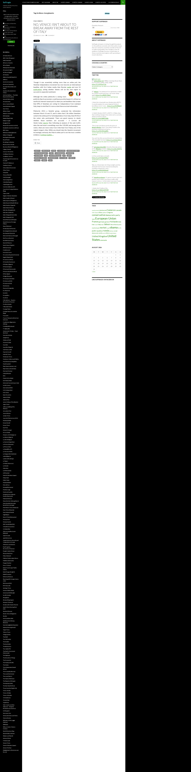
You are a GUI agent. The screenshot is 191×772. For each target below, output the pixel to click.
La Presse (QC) (7, 447)
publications (37, 89)
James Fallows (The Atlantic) (10, 402)
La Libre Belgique (7, 439)
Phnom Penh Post (7, 553)
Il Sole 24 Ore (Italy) (8, 378)
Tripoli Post (6, 702)
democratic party (73, 150)
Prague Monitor (7, 563)
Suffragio (7, 2)
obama (114, 227)
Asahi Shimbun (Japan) (9, 106)
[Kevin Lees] (96, 79)
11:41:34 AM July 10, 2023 (99, 120)
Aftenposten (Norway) (9, 67)
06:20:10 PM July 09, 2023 (99, 183)
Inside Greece (7, 385)
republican (99, 231)
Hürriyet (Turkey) (7, 371)
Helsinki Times (7, 354)
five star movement (41, 153)
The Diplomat (6, 655)
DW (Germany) (7, 247)
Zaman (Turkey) (7, 748)
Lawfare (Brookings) (8, 458)
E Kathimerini (6, 250)
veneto (37, 160)
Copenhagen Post (7, 184)
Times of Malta (7, 693)
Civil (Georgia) (7, 177)
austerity (97, 210)
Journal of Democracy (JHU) (10, 418)
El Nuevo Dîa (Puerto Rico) (10, 271)
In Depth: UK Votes (101, 2)
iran (93, 224)
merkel (103, 227)
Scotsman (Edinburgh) (9, 593)
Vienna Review (7, 718)
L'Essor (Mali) (6, 432)
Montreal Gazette (7, 492)
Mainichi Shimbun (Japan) (9, 475)
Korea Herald (6, 423)
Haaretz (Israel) (7, 352)
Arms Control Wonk (8, 104)
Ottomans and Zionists (9, 544)
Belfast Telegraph (7, 135)
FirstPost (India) (7, 304)
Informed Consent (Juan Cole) (11, 383)
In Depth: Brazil (65, 2)
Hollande (114, 221)
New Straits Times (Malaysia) (10, 507)
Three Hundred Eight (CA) (10, 688)
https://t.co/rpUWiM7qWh (100, 118)
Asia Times (6, 108)
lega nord (70, 153)
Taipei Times (6, 630)
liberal (112, 224)
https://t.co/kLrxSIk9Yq (114, 149)
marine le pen (95, 228)
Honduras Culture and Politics (11, 359)
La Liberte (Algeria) (8, 437)
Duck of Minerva (7, 243)
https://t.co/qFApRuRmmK (100, 170)
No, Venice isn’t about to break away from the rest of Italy (55, 28)
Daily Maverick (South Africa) (10, 203)
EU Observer (6, 290)
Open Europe (6, 535)
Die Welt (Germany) (8, 240)
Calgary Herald (7, 149)
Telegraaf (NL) (6, 634)
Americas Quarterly (8, 84)
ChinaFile (5, 172)
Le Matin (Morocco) (8, 463)
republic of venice (40, 158)
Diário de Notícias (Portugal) (10, 235)
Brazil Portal (6, 139)
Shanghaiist (6, 597)
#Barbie (98, 149)
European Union (105, 218)
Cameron (111, 210)
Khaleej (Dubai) (7, 420)
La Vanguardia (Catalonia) (9, 454)
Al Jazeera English (8, 70)
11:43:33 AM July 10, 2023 (99, 107)
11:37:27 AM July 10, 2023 (99, 133)
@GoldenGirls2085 (100, 147)
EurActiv (5, 293)
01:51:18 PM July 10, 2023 (99, 97)
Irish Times (6, 392)
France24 (5, 315)
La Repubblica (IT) (7, 449)
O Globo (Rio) (6, 529)
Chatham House (7, 165)
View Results (11, 45)
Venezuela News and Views (10, 715)
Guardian (5, 345)
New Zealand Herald (8, 512)
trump (110, 233)
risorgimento (53, 158)
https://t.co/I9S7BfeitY (114, 106)
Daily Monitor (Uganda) (9, 205)
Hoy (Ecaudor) (7, 364)
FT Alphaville (6, 328)
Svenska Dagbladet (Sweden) (10, 625)
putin (94, 231)
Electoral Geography (8, 288)
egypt (93, 219)
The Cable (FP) (7, 649)
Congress (110, 212)
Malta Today (6, 480)
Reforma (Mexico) (8, 576)
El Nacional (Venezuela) (9, 269)
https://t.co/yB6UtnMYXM (100, 190)
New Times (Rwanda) (8, 510)
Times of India (6, 690)
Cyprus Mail (6, 193)
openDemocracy (7, 538)
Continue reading (47, 135)
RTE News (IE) (6, 585)
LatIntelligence (7, 456)
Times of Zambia (7, 695)
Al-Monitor (6, 75)
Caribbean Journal (8, 156)
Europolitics (6, 295)
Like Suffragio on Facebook (103, 279)
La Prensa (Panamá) (8, 444)
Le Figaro (5, 461)
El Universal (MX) (7, 281)
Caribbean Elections (8, 154)
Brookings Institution (8, 142)
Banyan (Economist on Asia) (10, 125)
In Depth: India (89, 2)
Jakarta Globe (6, 397)
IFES (4, 376)
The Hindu (6, 665)
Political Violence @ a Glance (10, 558)
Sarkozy (111, 231)
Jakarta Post (6, 399)
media (69, 87)
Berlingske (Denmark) (9, 137)
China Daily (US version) (9, 168)
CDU (93, 212)
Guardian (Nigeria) (8, 347)
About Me (55, 2)
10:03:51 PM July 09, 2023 (99, 172)
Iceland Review (7, 373)
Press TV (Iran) (7, 565)
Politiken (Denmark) (8, 560)
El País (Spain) (6, 274)
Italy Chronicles (7, 395)
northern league (55, 155)
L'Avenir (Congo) (7, 430)
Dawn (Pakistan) (7, 226)
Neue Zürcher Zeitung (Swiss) (11, 501)
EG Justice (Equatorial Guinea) (11, 255)
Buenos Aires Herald (8, 144)
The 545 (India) (7, 639)
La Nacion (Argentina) (8, 442)
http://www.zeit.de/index (9, 368)
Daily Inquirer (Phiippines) (10, 200)
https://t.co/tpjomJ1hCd (114, 140)
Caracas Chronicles (8, 151)
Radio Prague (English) (9, 572)
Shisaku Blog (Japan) (8, 600)
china (100, 212)
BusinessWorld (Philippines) (10, 147)
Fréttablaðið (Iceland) (8, 326)
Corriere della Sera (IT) (9, 187)
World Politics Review (9, 733)
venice (44, 160)
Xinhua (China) (7, 738)
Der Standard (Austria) (9, 233)
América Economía (8, 82)
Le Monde (5, 466)
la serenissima (60, 153)
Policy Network (7, 556)
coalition (104, 212)
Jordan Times (6, 416)
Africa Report (6, 65)
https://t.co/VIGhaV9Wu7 (100, 158)
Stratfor (5, 616)
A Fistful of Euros (7, 55)
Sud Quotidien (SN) (8, 618)
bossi (53, 150)
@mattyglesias (96, 127)
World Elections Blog (8, 731)
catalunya (61, 150)
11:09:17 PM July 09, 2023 (99, 150)
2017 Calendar (46, 2)
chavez (96, 212)
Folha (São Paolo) (7, 306)
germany (102, 222)
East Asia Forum (7, 252)
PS (120, 228)
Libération (5, 468)
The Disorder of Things (9, 658)
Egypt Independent (8, 257)
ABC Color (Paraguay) (8, 58)
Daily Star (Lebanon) (8, 212)
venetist (72, 158)
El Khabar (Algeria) (8, 264)
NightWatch (6, 514)
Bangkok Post (6, 123)
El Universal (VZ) (7, 283)
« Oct (93, 271)
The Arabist (6, 641)
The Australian (7, 644)
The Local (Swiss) (7, 676)
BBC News (6, 130)
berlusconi (46, 150)
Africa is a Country (8, 63)
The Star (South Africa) (9, 686)
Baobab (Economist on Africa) (11, 128)
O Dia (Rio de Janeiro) (8, 526)
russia (106, 230)
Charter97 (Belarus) (8, 163)
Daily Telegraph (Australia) (10, 215)
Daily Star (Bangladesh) (9, 210)
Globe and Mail (7, 340)
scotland (63, 158)
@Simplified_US (99, 81)
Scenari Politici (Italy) (8, 590)
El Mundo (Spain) (7, 266)
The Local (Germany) (8, 674)
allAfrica (5, 79)
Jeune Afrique (7, 413)
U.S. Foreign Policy (113, 2)
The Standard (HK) (8, 683)
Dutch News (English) (8, 245)
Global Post (6, 337)
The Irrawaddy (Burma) (9, 671)
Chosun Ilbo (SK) (7, 175)
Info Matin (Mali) (7, 380)
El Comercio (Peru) (8, 259)
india (119, 222)
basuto (37, 150)
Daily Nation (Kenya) (8, 207)
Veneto (40, 21)
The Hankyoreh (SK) (8, 662)
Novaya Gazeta (7, 522)
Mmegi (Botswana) (8, 487)
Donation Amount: (97, 25)
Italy (35, 21)
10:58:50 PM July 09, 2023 (99, 159)
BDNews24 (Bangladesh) (9, 132)
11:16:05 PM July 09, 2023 (99, 141)
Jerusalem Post (7, 411)
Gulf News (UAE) (7, 349)
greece (107, 222)
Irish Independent (7, 390)
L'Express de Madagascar (9, 435)
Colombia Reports (7, 182)
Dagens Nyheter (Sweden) (10, 196)
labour (107, 224)
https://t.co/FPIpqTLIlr (99, 84)
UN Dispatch (6, 711)
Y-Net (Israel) (6, 740)
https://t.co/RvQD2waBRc (100, 131)
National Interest (7, 498)
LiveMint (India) (7, 470)
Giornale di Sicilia (7, 335)
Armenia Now (6, 101)
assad (93, 210)
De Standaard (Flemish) (9, 228)
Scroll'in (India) (7, 595)
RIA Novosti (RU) (7, 583)
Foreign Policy (7, 309)
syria (100, 233)
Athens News (6, 111)
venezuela (103, 240)
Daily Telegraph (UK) (8, 217)
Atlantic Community (8, 113)
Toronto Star (6, 700)
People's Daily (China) (8, 551)
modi (108, 228)
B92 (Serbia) (6, 116)
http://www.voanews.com (9, 366)
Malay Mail (6, 478)
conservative (99, 214)
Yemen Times (6, 743)
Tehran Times (6, 632)
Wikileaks (5, 724)
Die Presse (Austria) (8, 238)
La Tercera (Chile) (7, 451)
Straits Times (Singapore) (9, 613)
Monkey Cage (6, 489)
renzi (69, 155)
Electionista (6, 286)
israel (96, 224)
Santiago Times (7, 588)
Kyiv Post (5, 427)
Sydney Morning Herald (9, 627)
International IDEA (8, 387)
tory (107, 233)
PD (64, 155)
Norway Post (6, 519)
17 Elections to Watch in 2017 (30, 2)
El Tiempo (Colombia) (8, 278)
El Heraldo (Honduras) (9, 262)
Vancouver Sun (7, 713)
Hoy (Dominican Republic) (10, 361)
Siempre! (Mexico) (8, 602)
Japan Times (6, 404)
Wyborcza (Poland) (8, 736)
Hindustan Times (7, 356)
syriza (104, 233)
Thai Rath (5, 637)
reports (45, 123)
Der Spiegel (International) (10, 231)
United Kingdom (99, 236)
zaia (50, 160)
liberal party (117, 224)
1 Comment (50, 35)
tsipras (114, 233)
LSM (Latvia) (6, 473)
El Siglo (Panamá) (7, 276)
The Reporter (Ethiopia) (9, 681)
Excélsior (5, 297)
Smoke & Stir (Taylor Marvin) (10, 604)
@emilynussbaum (99, 177)
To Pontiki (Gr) (7, 697)
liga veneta (38, 155)
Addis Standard (7, 60)
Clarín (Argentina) (7, 179)
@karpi (96, 91)
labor (102, 224)
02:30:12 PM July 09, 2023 (99, 192)
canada (118, 210)
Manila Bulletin (7, 482)
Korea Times (6, 425)
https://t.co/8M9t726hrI (103, 95)
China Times (6, 170)
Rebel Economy (7, 574)
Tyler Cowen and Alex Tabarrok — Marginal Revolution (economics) (9, 706)
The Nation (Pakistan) (8, 678)
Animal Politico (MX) (8, 99)
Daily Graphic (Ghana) (8, 198)
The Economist (7, 660)
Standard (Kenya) (7, 611)
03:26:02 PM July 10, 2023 (99, 86)
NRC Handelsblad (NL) (9, 524)
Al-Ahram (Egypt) (7, 72)
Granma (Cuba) (7, 342)
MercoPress (6, 485)
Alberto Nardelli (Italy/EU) (10, 77)
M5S (46, 155)
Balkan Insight (6, 120)
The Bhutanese (7, 646)
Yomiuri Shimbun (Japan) (9, 745)
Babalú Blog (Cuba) (8, 118)
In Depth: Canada (77, 2)
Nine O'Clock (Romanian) (9, 517)
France (95, 221)
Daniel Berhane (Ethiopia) (10, 219)
